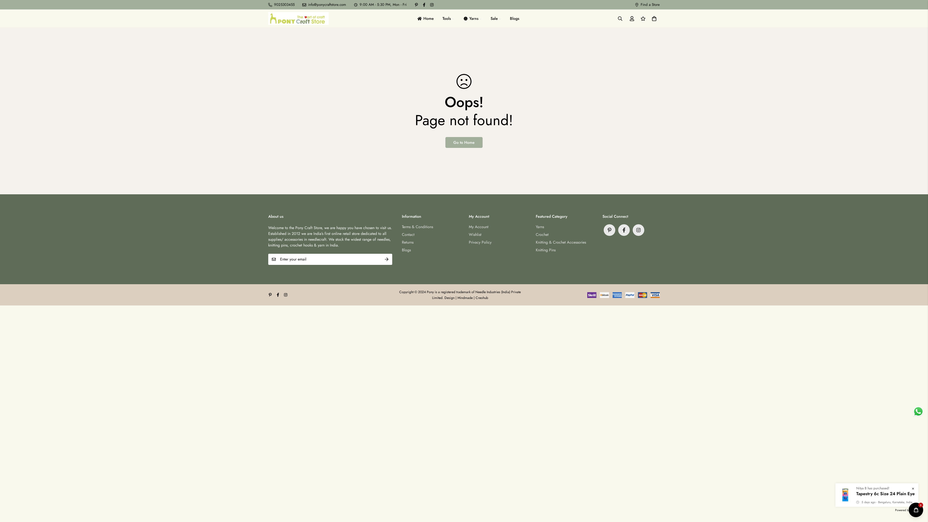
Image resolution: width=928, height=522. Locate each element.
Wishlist (475, 234)
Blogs (406, 250)
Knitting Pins (546, 250)
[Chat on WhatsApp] (918, 412)
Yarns (540, 227)
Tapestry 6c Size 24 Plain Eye (885, 494)
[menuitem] (425, 18)
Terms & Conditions (417, 227)
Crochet (542, 234)
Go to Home (464, 142)
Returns (407, 242)
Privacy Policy (480, 242)
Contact (408, 234)
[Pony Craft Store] (298, 18)
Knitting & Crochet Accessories (561, 242)
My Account (478, 227)
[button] (653, 18)
